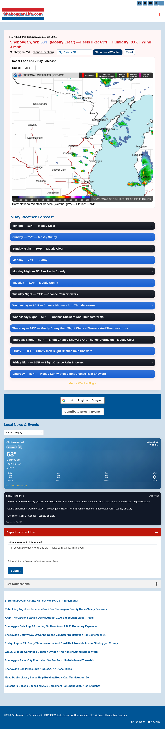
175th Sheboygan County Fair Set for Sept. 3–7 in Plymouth (41, 600)
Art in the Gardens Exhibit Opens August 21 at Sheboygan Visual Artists (49, 617)
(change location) (43, 52)
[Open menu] (160, 14)
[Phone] (156, 3)
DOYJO (19, 522)
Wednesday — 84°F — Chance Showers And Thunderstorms (53, 305)
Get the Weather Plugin (82, 383)
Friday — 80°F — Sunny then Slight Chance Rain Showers (52, 351)
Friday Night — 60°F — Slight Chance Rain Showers (48, 362)
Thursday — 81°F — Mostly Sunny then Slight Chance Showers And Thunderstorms (70, 328)
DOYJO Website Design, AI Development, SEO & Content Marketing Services (85, 715)
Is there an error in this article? (25, 542)
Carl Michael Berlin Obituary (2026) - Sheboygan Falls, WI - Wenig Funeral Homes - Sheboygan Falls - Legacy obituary (69, 508)
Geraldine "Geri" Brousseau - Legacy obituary (31, 515)
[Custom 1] (161, 3)
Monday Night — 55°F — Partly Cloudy (38, 271)
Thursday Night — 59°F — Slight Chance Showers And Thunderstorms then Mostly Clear (73, 339)
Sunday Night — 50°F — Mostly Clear (37, 248)
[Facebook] (139, 3)
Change (11, 447)
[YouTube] (145, 3)
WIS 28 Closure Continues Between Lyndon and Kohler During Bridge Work (51, 651)
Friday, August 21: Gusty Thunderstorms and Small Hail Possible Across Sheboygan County (61, 643)
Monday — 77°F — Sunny (29, 260)
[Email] (150, 3)
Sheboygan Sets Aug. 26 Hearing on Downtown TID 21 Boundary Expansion (51, 626)
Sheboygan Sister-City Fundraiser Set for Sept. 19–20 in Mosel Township (49, 660)
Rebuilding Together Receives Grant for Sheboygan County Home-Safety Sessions (56, 609)
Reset (129, 52)
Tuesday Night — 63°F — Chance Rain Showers (45, 294)
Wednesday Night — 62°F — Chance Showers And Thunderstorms (58, 317)
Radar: (16, 67)
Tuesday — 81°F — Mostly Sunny (35, 282)
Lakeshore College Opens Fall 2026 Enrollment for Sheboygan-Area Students (52, 686)
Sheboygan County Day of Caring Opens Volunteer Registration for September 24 (55, 635)
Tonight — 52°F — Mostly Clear (33, 225)
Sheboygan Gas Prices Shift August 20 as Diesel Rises (38, 669)
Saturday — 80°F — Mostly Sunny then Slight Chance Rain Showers (59, 373)
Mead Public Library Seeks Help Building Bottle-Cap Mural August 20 (47, 677)
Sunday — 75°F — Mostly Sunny (34, 237)
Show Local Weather (107, 52)
